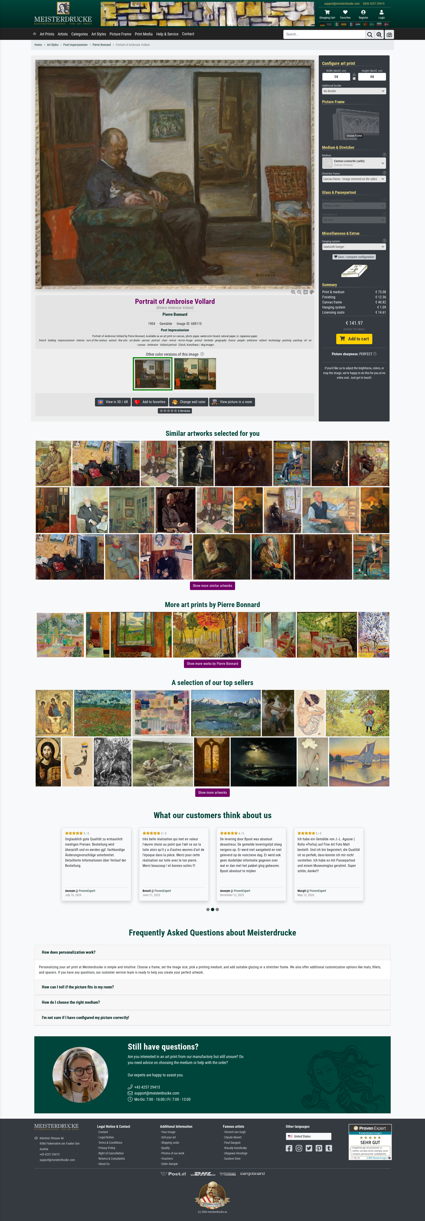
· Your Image (168, 1132)
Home (38, 45)
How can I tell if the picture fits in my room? (78, 987)
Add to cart (357, 339)
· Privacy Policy (106, 1148)
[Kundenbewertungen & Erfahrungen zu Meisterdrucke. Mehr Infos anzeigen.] (370, 1141)
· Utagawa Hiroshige (235, 1153)
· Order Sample (169, 1164)
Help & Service (167, 34)
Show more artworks (212, 792)
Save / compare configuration (355, 257)
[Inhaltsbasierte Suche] (379, 34)
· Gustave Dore (232, 1159)
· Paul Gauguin (232, 1143)
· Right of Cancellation (110, 1153)
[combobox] (354, 91)
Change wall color (191, 402)
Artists (63, 34)
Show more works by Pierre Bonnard (212, 664)
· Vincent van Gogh (234, 1132)
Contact (188, 34)
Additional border (331, 85)
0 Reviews (183, 411)
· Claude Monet (232, 1137)
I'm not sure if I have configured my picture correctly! (85, 1017)
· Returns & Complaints (111, 1159)
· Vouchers (166, 1159)
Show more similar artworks (212, 586)
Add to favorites (152, 402)
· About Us (103, 1164)
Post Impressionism (75, 45)
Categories (79, 34)
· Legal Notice (105, 1137)
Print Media (144, 34)
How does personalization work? (69, 952)
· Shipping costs (169, 1143)
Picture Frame (120, 34)
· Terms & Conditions (109, 1143)
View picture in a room (234, 402)
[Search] (370, 34)
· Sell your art (168, 1137)
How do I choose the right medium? (71, 1002)
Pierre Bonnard (102, 45)
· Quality (165, 1148)
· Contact (102, 1132)
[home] (34, 34)
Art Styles (98, 34)
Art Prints (47, 34)
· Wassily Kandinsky (235, 1148)
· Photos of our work (172, 1153)
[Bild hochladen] (389, 34)
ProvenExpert (80, 891)
